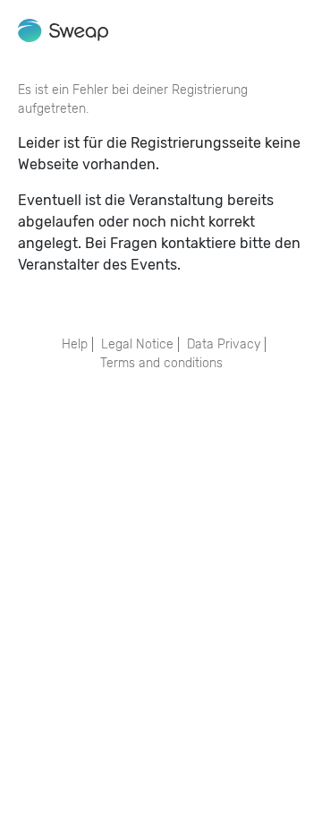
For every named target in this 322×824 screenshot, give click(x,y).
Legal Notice (137, 344)
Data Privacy (223, 344)
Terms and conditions (161, 363)
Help (75, 344)
